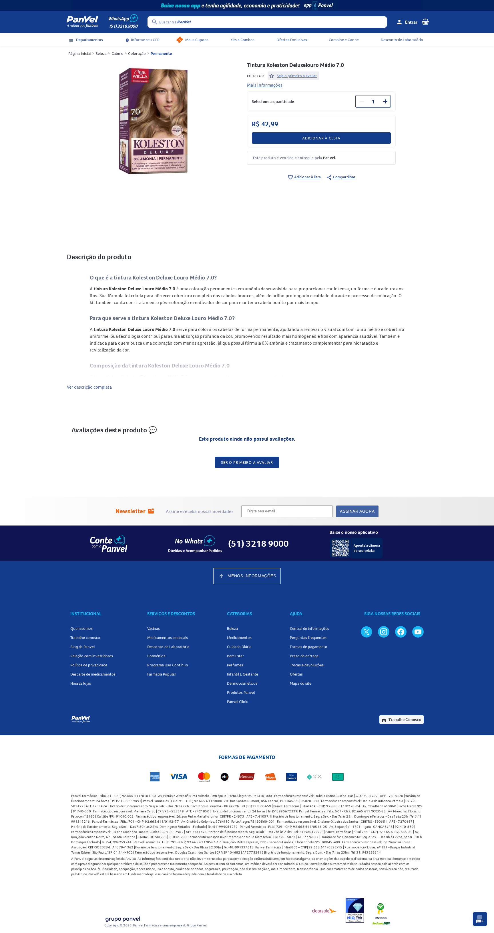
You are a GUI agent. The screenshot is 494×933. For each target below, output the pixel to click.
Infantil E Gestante (242, 674)
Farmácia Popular (161, 674)
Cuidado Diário (239, 646)
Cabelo (117, 53)
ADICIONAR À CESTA (321, 138)
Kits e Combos (242, 39)
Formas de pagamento (308, 646)
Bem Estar (235, 655)
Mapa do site (300, 683)
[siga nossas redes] (366, 632)
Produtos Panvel (241, 692)
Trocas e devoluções (307, 665)
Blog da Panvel (82, 646)
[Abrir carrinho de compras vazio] (425, 21)
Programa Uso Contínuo (167, 665)
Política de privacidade (88, 665)
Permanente (161, 53)
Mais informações (264, 85)
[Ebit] (355, 910)
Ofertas (296, 674)
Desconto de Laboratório (402, 39)
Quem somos (81, 628)
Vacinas (153, 628)
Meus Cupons (196, 39)
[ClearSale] (324, 910)
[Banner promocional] (247, 5)
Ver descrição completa (89, 387)
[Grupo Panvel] (122, 918)
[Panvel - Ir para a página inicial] (82, 22)
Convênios (156, 655)
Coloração (137, 53)
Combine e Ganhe (344, 39)
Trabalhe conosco (85, 637)
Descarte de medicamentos (92, 674)
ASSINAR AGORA (357, 511)
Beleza (101, 53)
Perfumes (235, 665)
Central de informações (309, 628)
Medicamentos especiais (167, 637)
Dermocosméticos (242, 683)
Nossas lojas (80, 683)
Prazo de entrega (304, 655)
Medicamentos (239, 637)
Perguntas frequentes (308, 637)
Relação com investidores (91, 655)
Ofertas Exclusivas (291, 39)
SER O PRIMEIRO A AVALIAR (247, 462)
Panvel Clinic (237, 701)
